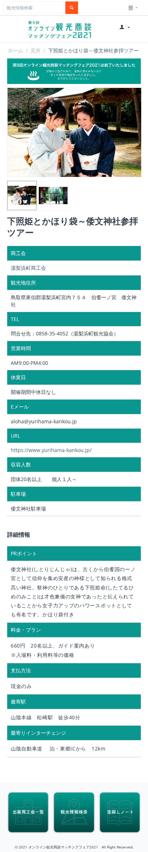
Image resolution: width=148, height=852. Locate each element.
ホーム (15, 50)
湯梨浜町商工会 (28, 267)
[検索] (71, 7)
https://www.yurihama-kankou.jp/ (51, 450)
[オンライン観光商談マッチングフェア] (59, 29)
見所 (36, 50)
